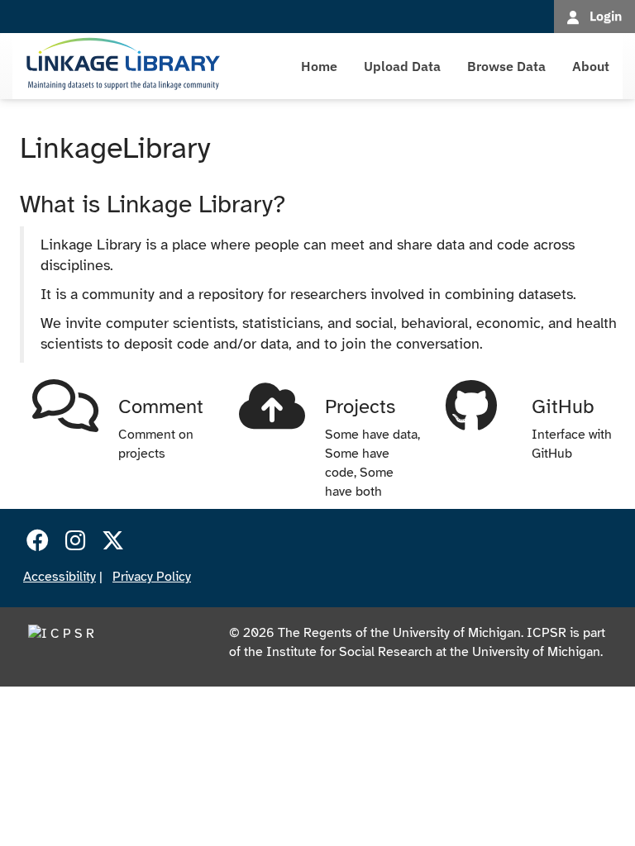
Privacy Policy (151, 576)
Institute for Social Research (349, 652)
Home (319, 66)
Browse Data (506, 66)
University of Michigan (536, 652)
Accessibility (59, 576)
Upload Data (402, 66)
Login (606, 15)
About (590, 66)
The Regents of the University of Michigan (399, 633)
